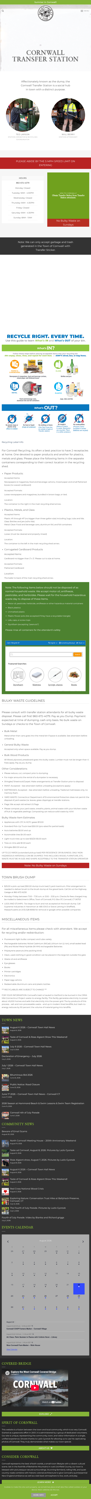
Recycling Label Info (12, 442)
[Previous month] (8, 1241)
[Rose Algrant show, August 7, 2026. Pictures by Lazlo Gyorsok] (5, 1162)
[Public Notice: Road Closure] (5, 1087)
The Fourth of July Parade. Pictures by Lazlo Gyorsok (38, 1208)
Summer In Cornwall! (45, 2)
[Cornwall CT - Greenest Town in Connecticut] (45, 13)
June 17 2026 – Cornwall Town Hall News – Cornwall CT (31, 1094)
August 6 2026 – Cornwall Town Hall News (32, 1027)
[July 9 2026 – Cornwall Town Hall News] (5, 1049)
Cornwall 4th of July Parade (24, 1112)
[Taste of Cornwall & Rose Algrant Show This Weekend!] (5, 1039)
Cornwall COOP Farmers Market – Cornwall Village (27, 1328)
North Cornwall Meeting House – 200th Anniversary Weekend (43, 1140)
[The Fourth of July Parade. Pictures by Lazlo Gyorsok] (5, 1210)
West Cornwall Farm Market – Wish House (23, 1345)
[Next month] (83, 1241)
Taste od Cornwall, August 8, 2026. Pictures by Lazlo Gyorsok (42, 1150)
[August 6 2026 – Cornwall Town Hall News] (5, 1030)
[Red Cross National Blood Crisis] (5, 1191)
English (53, 643)
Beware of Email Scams (14, 1131)
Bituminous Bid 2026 (21, 1075)
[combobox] (41, 654)
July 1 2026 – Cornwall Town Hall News (22, 1065)
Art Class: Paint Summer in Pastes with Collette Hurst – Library (32, 1337)
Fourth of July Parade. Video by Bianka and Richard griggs (33, 1217)
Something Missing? (68, 643)
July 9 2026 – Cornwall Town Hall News (30, 1046)
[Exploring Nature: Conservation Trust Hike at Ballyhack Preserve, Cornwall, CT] (5, 1201)
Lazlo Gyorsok (44, 1439)
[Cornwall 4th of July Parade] (5, 1115)
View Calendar (12, 1349)
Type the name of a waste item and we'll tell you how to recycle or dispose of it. (42, 650)
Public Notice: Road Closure (25, 1084)
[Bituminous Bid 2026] (5, 1077)
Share (80, 643)
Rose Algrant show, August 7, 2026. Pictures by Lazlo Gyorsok (42, 1160)
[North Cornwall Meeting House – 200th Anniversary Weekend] (5, 1143)
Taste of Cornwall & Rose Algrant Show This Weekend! (38, 1037)
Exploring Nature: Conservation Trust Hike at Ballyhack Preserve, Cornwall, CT (44, 1199)
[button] (3, 11)
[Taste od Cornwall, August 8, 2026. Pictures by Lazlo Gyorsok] (5, 1153)
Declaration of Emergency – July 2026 (22, 1056)
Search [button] (77, 654)
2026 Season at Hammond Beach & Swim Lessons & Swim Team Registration (43, 1103)
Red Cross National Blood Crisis (27, 1188)
